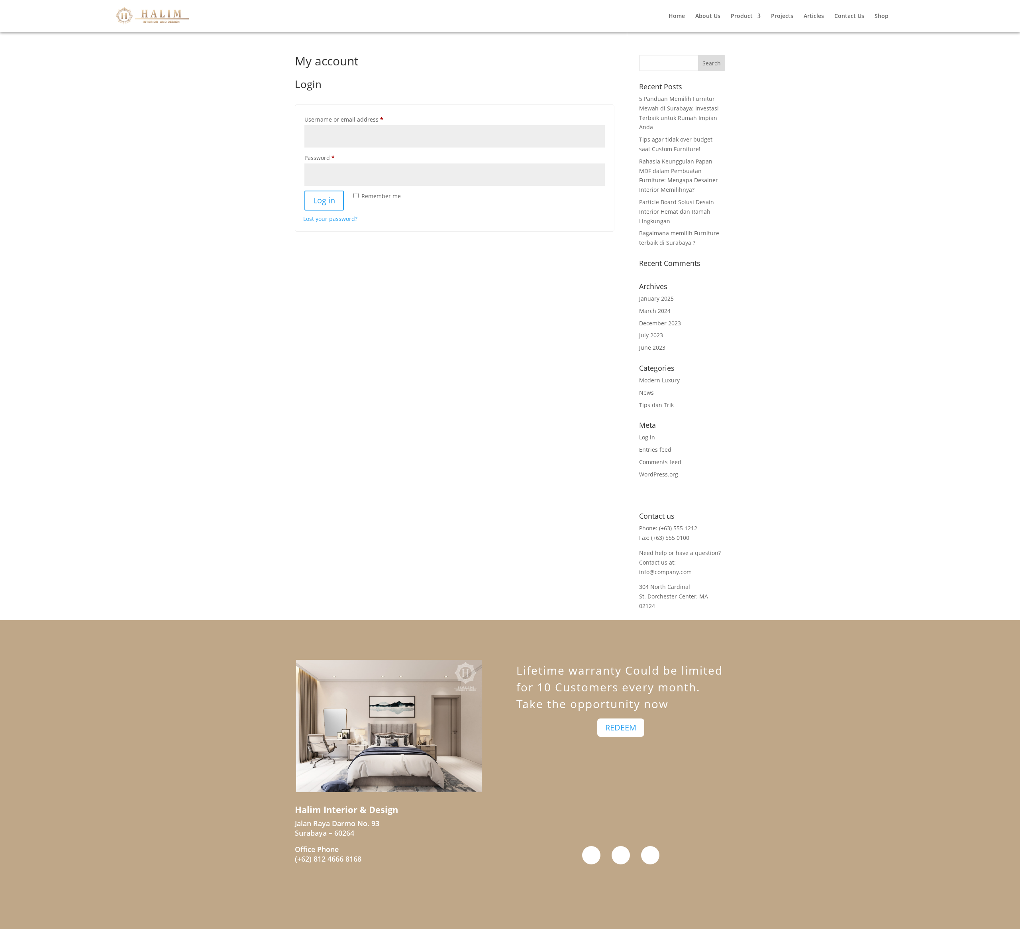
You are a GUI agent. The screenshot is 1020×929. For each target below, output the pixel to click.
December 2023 (660, 323)
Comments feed (660, 462)
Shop (882, 16)
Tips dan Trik (656, 405)
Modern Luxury (659, 380)
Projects (782, 16)
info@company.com (665, 572)
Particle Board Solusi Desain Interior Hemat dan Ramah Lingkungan (676, 211)
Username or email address (356, 119)
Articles (814, 16)
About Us (707, 16)
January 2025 (656, 298)
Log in (324, 200)
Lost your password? (330, 218)
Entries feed (655, 449)
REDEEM (620, 727)
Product (742, 16)
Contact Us (849, 16)
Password (331, 157)
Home (677, 16)
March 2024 (655, 311)
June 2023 (652, 347)
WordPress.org (658, 474)
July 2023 (651, 335)
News (646, 392)
